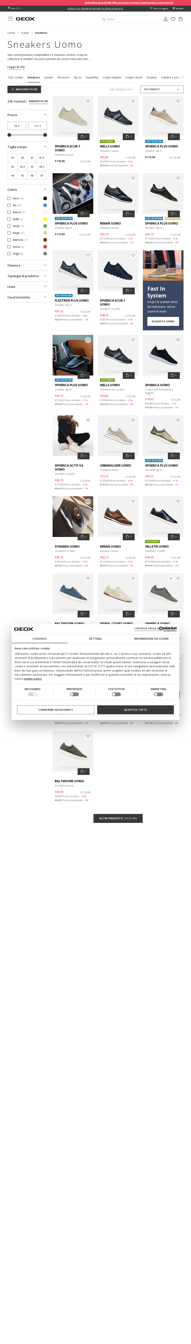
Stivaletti (151, 77)
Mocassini (63, 77)
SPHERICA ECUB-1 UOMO (67, 148)
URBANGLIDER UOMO (115, 465)
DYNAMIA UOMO (67, 546)
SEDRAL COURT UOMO (116, 624)
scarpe (25, 33)
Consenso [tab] (39, 638)
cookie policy (33, 678)
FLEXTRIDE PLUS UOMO (72, 300)
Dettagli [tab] (95, 638)
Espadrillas (92, 77)
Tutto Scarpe (15, 77)
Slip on (77, 77)
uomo (11, 33)
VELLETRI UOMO (157, 546)
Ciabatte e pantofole (173, 77)
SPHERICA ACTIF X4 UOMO (69, 467)
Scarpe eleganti (112, 77)
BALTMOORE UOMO (69, 624)
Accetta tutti (135, 709)
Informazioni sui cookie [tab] (151, 638)
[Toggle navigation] (10, 19)
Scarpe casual (134, 77)
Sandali (48, 77)
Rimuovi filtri (38, 101)
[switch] (74, 694)
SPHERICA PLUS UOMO (161, 146)
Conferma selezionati (55, 709)
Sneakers (33, 77)
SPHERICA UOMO (157, 385)
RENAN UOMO (110, 223)
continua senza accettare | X (155, 628)
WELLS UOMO (110, 146)
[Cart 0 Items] (181, 20)
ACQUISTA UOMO (163, 321)
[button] (182, 77)
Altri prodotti (118, 818)
